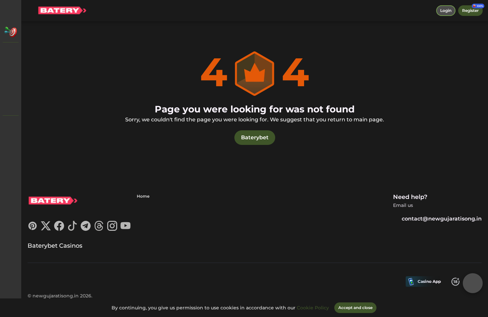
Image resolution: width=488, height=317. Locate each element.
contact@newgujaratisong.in (442, 219)
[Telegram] (86, 229)
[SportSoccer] (11, 87)
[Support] (11, 126)
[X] (46, 229)
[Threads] (99, 229)
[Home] (62, 10)
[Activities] (11, 32)
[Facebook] (59, 229)
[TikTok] (72, 229)
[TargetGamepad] (11, 105)
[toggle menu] (10, 10)
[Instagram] (112, 229)
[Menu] (31, 10)
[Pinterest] (33, 229)
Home (143, 196)
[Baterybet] (11, 53)
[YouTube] (125, 229)
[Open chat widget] (473, 283)
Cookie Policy (313, 308)
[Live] (11, 70)
